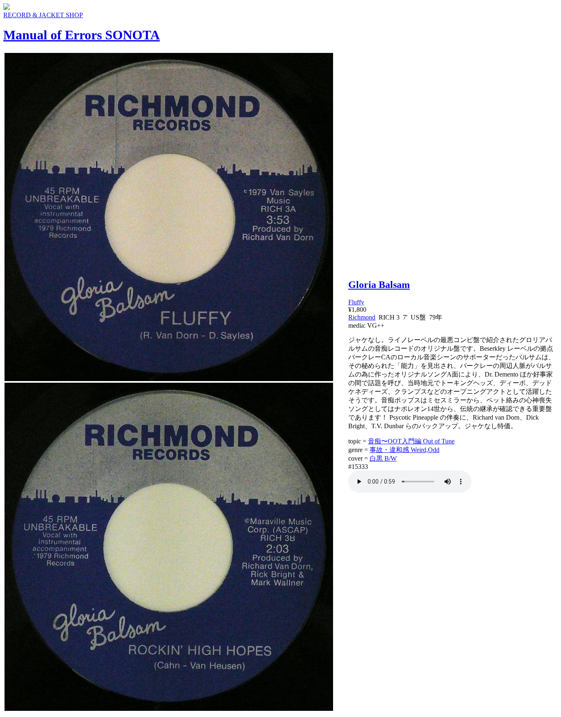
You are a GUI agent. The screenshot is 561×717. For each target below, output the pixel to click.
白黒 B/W (383, 458)
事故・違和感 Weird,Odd (404, 449)
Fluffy (356, 302)
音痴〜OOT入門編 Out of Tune (411, 441)
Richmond (361, 317)
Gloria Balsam (379, 284)
